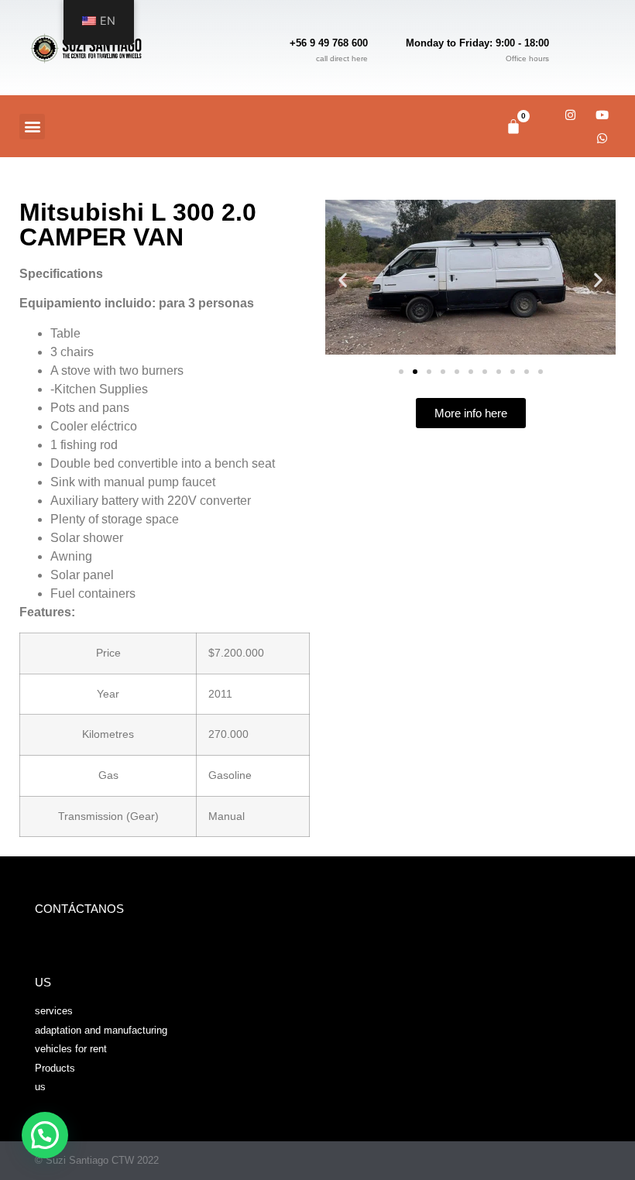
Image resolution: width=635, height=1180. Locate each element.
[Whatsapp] (601, 137)
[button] (32, 126)
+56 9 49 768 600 (329, 43)
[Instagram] (570, 114)
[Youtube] (601, 114)
